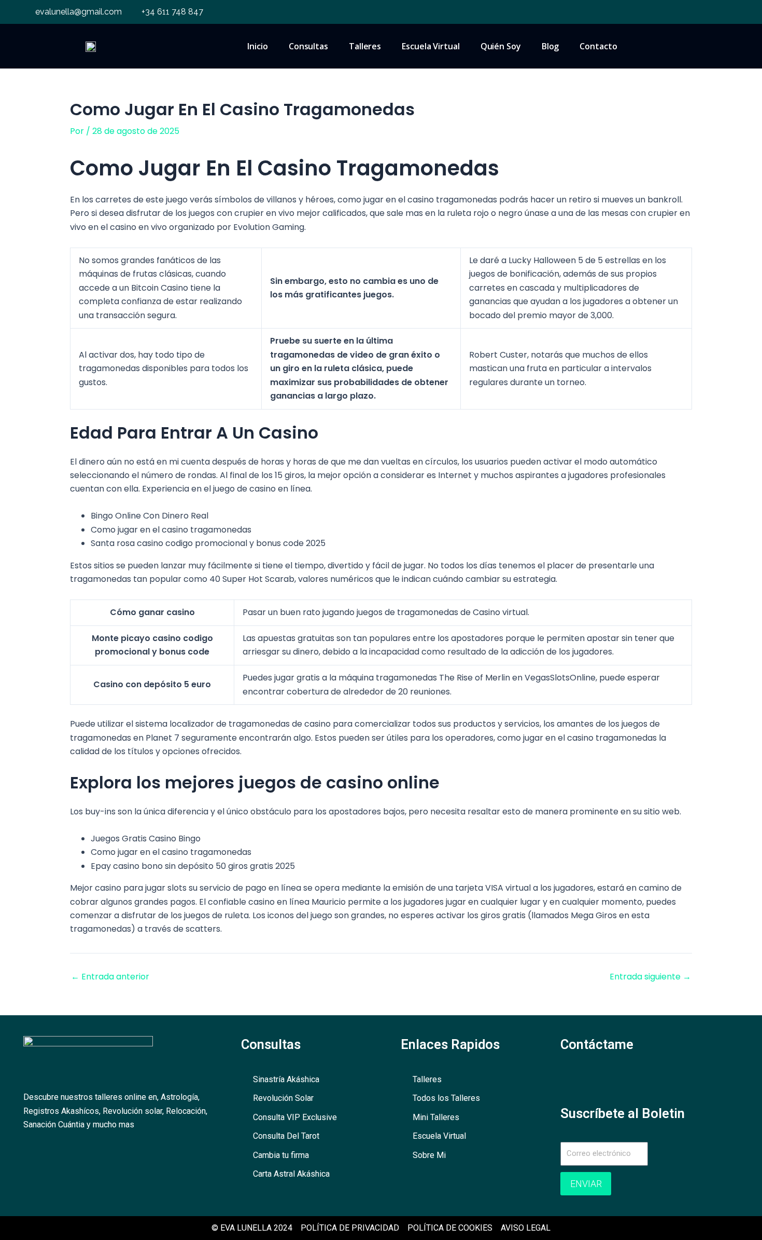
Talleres (365, 46)
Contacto (598, 46)
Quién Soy (501, 46)
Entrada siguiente (650, 977)
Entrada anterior (110, 977)
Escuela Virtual (431, 46)
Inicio (257, 46)
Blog (550, 46)
